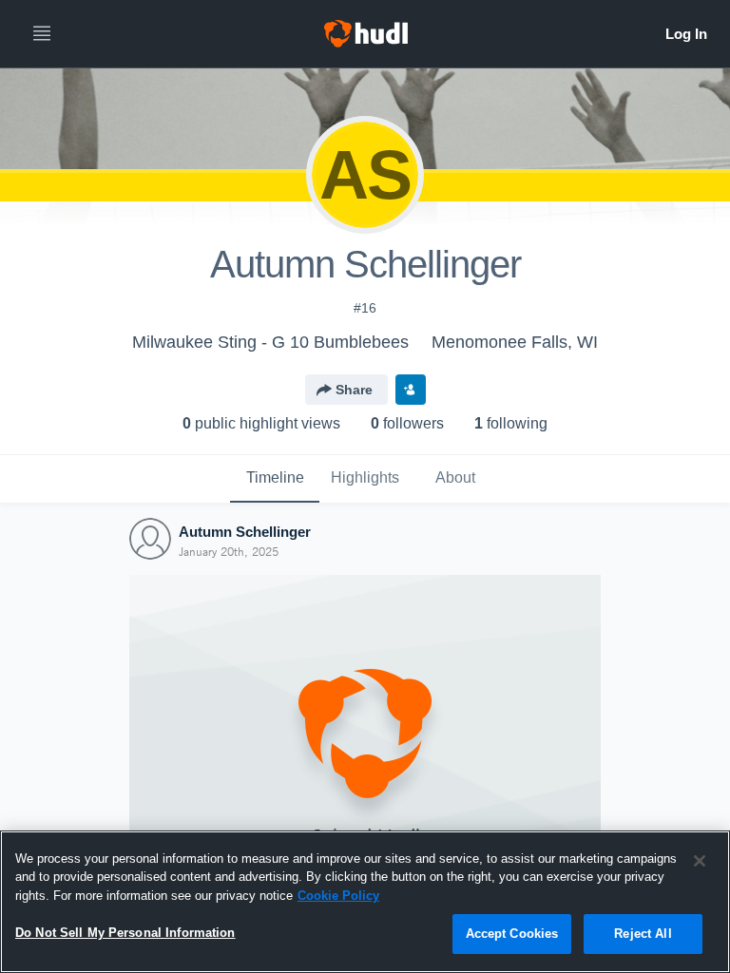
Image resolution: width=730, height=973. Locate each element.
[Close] (699, 861)
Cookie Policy (338, 895)
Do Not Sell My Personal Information (125, 932)
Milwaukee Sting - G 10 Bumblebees (270, 342)
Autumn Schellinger (245, 532)
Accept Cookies (512, 933)
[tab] (274, 479)
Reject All (642, 933)
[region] (365, 901)
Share (354, 389)
